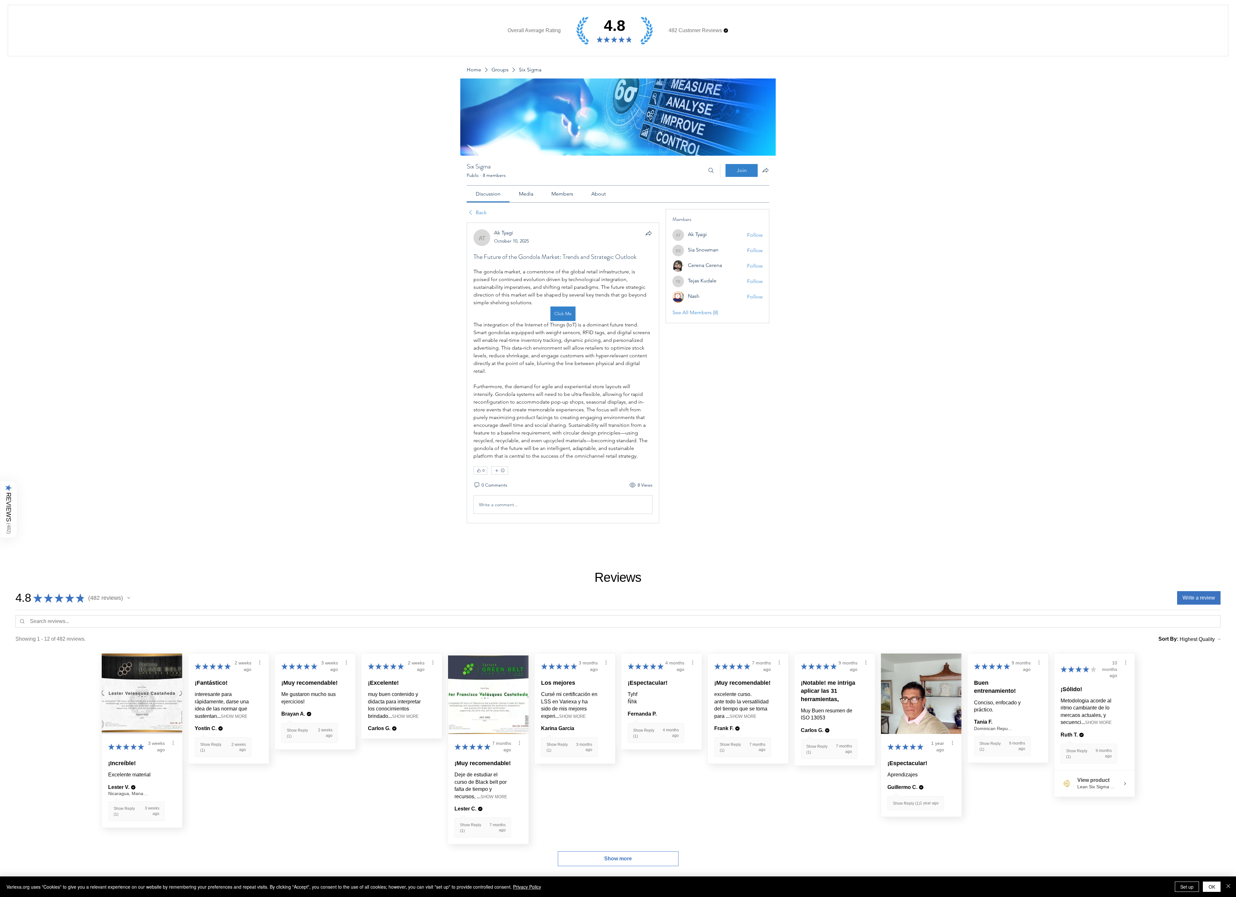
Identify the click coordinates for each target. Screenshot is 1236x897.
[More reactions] (499, 470)
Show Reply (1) (906, 803)
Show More (234, 716)
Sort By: (1168, 639)
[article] (563, 373)
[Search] (711, 170)
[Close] (1228, 887)
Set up (1187, 886)
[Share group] (765, 170)
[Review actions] (173, 742)
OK (1212, 886)
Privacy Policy (527, 886)
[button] (725, 30)
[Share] (648, 233)
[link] (488, 194)
